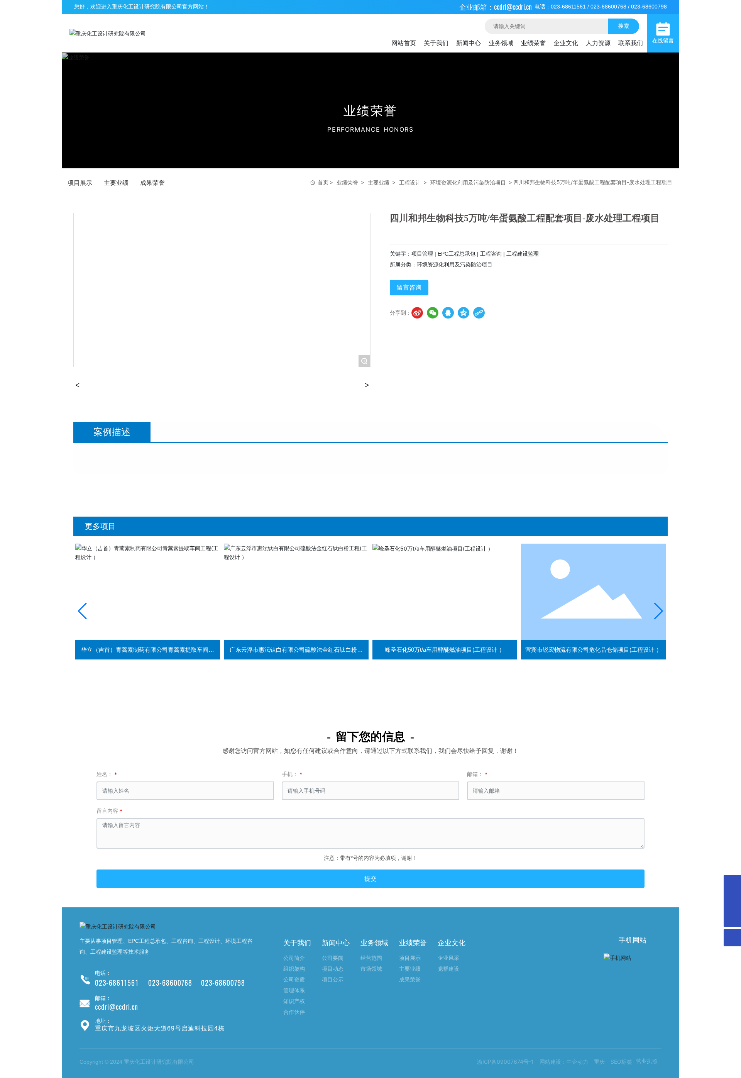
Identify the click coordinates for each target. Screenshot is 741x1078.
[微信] (432, 313)
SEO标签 (621, 1061)
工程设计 (410, 182)
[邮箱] (732, 883)
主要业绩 (116, 182)
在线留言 (663, 41)
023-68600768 (608, 6)
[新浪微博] (417, 313)
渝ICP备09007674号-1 (505, 1061)
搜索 (623, 25)
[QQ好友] (448, 313)
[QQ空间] (463, 313)
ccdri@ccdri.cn (116, 1007)
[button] (82, 611)
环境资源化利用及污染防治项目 (468, 182)
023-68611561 (568, 6)
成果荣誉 (152, 182)
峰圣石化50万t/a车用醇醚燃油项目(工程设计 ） (296, 649)
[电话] (732, 901)
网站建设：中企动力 (564, 1061)
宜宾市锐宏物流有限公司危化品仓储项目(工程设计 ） (445, 649)
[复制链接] (479, 313)
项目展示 (80, 182)
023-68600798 (649, 6)
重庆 (599, 1061)
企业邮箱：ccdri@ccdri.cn (495, 7)
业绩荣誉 (347, 182)
